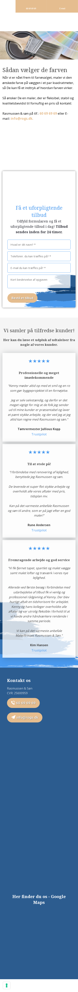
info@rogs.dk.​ (22, 118)
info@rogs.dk (27, 717)
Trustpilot (39, 434)
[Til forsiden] (39, 22)
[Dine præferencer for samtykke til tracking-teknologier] (6, 985)
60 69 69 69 (48, 113)
